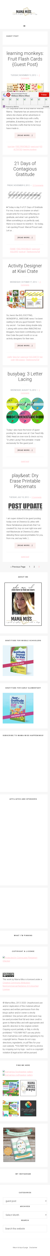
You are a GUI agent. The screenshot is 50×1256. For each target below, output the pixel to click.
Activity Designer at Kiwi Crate (25, 268)
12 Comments (37, 185)
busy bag (11, 146)
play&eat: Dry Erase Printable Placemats (25, 481)
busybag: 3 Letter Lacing (25, 376)
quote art (22, 252)
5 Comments (36, 497)
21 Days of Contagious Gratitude (25, 169)
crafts (9, 357)
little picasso (20, 360)
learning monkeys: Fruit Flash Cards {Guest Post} (25, 59)
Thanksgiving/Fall (33, 252)
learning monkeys (30, 149)
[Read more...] (27, 136)
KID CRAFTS (34, 357)
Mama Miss (25, 11)
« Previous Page (18, 567)
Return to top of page (20, 1247)
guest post (35, 146)
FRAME (13, 249)
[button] (25, 26)
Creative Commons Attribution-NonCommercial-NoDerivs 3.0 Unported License (20, 986)
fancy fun (16, 357)
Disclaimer (33, 1247)
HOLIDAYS (14, 252)
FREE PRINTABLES (22, 146)
